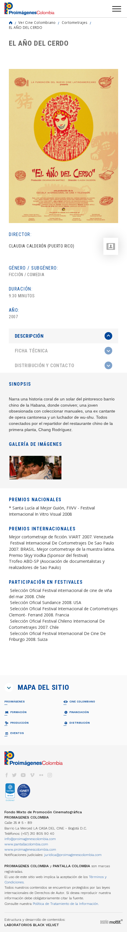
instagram (50, 775)
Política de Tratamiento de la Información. (66, 904)
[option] (63, 146)
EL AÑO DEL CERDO (26, 27)
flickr (41, 775)
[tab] (63, 336)
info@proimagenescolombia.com (30, 839)
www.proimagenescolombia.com (30, 849)
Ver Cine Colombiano (37, 22)
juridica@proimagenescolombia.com (73, 855)
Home (10, 22)
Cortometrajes (75, 22)
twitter (14, 775)
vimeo (32, 775)
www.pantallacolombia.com (26, 844)
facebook (6, 775)
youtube (23, 775)
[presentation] (63, 336)
